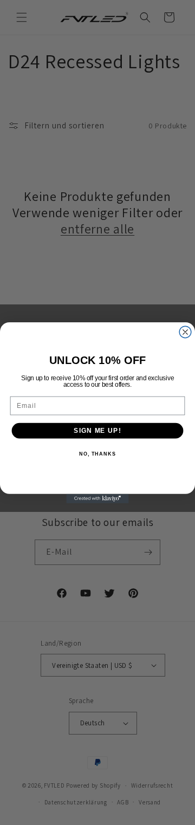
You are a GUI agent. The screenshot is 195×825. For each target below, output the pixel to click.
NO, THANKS (97, 454)
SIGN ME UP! (97, 430)
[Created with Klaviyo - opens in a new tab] (97, 498)
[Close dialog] (185, 332)
